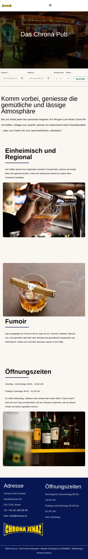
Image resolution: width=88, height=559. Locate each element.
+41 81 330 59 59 (18, 510)
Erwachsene (59, 72)
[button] (50, 5)
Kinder (68, 72)
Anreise (4, 72)
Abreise (31, 72)
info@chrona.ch (18, 515)
